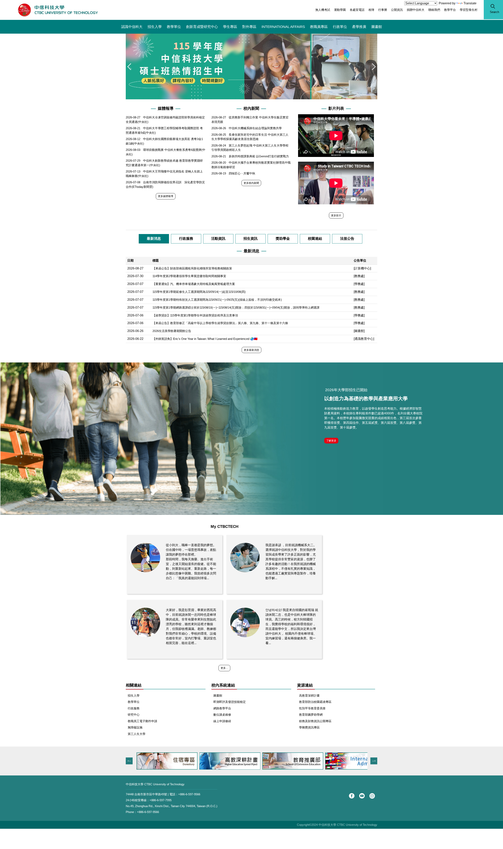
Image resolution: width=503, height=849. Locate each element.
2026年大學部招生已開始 (346, 390)
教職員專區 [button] (319, 27)
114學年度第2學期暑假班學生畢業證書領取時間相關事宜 (189, 276)
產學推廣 (359, 27)
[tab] (154, 238)
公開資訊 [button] (397, 9)
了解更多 (331, 440)
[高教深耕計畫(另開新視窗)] (167, 761)
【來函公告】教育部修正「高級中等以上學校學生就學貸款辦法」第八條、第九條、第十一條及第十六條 (220, 323)
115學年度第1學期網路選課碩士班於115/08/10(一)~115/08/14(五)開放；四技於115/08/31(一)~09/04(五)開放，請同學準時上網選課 (235, 307)
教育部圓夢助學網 (311, 714)
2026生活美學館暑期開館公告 (171, 331)
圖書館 (376, 27)
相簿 (371, 9)
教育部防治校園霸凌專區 (315, 701)
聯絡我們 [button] (434, 9)
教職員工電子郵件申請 (142, 721)
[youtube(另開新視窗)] (362, 795)
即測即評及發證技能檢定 (229, 701)
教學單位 (134, 701)
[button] (493, 9)
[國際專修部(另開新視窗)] (292, 761)
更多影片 (336, 215)
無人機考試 (322, 9)
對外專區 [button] (249, 27)
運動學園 (340, 9)
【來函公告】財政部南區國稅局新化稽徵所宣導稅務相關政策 (192, 268)
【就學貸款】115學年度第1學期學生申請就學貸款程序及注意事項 (195, 315)
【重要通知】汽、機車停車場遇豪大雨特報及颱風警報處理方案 (193, 284)
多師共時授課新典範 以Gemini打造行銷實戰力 (259, 156)
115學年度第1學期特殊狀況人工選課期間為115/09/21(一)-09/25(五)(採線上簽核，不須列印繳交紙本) (217, 299)
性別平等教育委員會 (312, 708)
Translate (470, 3)
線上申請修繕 (222, 721)
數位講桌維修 (222, 714)
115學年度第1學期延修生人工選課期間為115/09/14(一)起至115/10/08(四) (199, 291)
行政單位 (340, 27)
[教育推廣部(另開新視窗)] (229, 761)
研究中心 (134, 714)
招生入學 (155, 27)
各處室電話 (357, 9)
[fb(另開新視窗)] (351, 795)
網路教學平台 (222, 708)
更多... (224, 667)
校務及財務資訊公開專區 (315, 721)
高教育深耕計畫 (309, 695)
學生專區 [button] (230, 27)
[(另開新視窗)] (251, 438)
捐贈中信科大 (415, 9)
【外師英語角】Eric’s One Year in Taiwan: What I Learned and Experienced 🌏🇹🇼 (205, 338)
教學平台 (450, 9)
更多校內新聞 (251, 183)
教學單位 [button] (174, 27)
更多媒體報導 (165, 196)
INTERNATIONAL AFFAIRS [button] (283, 27)
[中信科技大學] (57, 10)
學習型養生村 (468, 9)
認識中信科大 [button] (131, 27)
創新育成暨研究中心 (202, 27)
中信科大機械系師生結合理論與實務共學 (255, 128)
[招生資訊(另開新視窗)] (355, 761)
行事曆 (382, 9)
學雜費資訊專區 (309, 727)
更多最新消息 (251, 349)
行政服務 (134, 708)
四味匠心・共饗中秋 (242, 173)
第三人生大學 (136, 734)
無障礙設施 (135, 727)
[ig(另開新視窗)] (372, 796)
